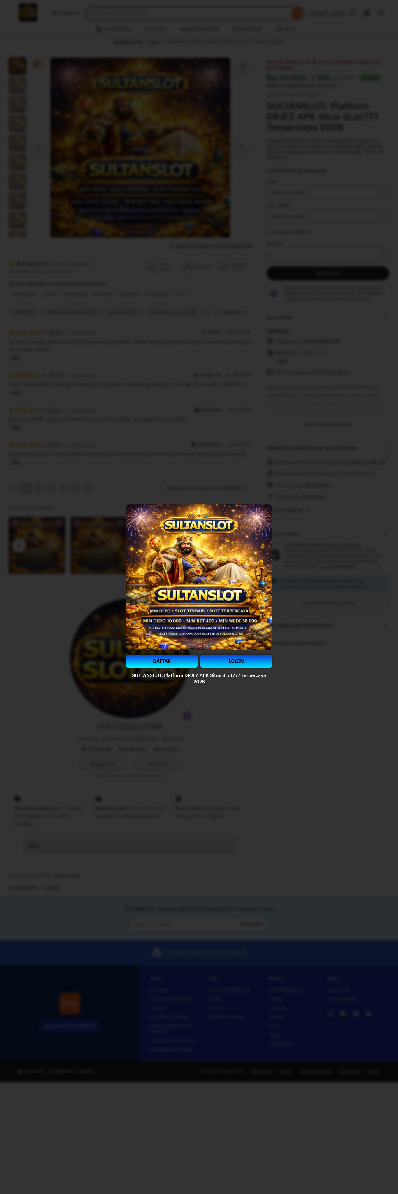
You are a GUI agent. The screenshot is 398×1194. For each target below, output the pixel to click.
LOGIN (236, 661)
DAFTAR (162, 661)
